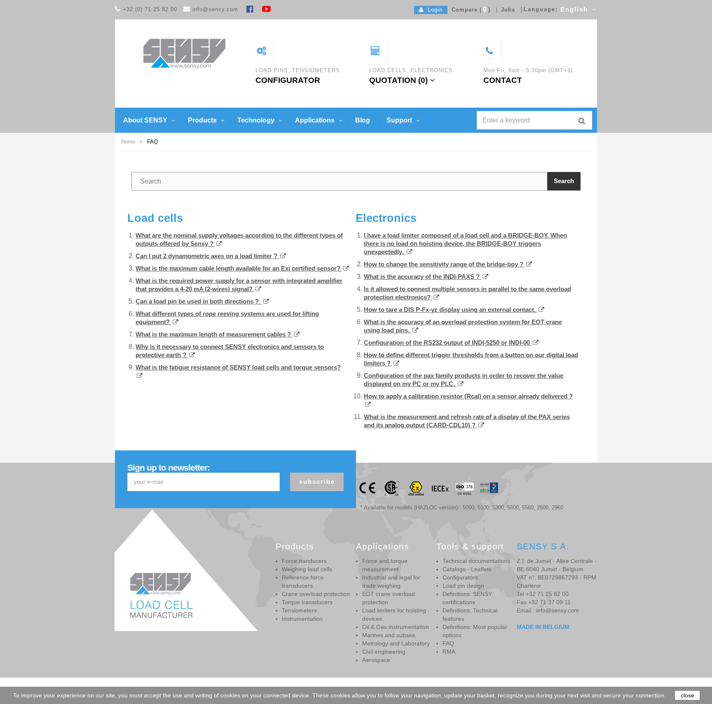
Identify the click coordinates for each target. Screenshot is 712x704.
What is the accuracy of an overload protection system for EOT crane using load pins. (463, 326)
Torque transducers (307, 602)
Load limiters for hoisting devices (394, 614)
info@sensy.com (215, 9)
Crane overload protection (316, 594)
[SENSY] (184, 53)
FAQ (448, 643)
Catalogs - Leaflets (467, 569)
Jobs (506, 10)
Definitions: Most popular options (475, 631)
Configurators (460, 577)
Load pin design (463, 585)
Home (128, 142)
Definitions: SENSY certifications (467, 598)
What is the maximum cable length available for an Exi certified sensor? (239, 268)
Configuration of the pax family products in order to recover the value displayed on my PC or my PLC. (463, 379)
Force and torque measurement (385, 565)
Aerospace (376, 660)
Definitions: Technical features (470, 614)
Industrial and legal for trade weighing (391, 581)
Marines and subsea (388, 635)
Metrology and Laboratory (396, 643)
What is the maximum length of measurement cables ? (214, 334)
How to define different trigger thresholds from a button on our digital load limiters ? (471, 359)
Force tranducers (304, 561)
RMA (449, 651)
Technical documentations (476, 561)
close (687, 695)
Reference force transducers (303, 581)
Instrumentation (302, 618)
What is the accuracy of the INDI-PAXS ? (422, 276)
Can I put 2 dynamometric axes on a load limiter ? (207, 255)
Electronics (386, 218)
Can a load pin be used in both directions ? (197, 301)
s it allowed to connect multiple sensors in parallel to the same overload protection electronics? (467, 293)
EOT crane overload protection (388, 598)
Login (433, 10)
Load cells (155, 218)
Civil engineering (383, 651)
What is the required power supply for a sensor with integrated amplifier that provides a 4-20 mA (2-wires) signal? (239, 284)
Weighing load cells (307, 569)
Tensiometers (299, 610)
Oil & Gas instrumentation (395, 627)
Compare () (468, 10)
